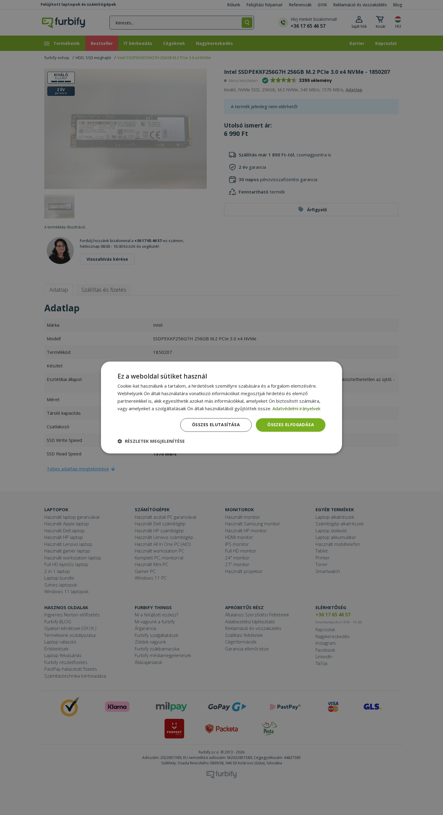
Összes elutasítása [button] (216, 425)
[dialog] (221, 407)
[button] (151, 441)
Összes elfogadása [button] (290, 425)
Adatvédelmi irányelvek (296, 408)
